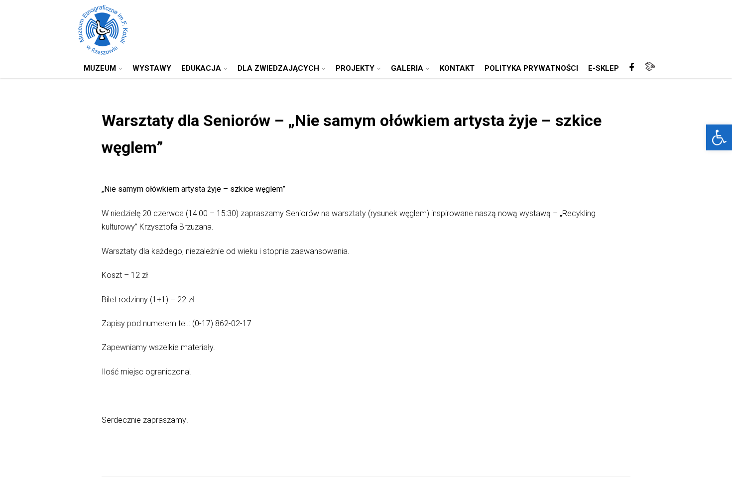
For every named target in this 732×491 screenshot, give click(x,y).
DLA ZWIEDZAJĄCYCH (278, 68)
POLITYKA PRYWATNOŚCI (531, 68)
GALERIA (407, 68)
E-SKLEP (603, 68)
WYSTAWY (151, 68)
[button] (719, 137)
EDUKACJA (201, 68)
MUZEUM (100, 68)
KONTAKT (457, 68)
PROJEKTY (355, 68)
